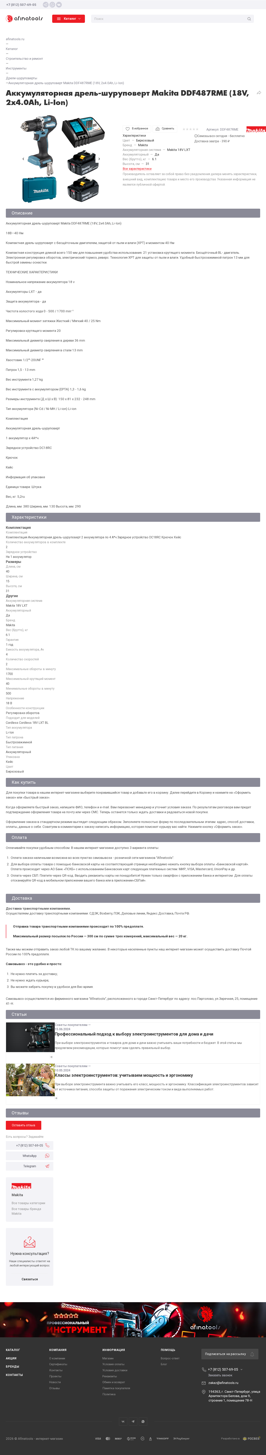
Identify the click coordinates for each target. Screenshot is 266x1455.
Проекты (55, 1376)
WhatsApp (30, 1156)
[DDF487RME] (61, 159)
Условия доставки (114, 1370)
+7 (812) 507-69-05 (21, 5)
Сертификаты (58, 1364)
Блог (164, 1364)
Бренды (12, 1366)
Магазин (108, 1358)
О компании (57, 1358)
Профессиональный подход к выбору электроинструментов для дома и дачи (134, 1034)
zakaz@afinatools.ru (223, 1383)
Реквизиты (109, 1376)
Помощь (168, 1350)
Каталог (13, 1350)
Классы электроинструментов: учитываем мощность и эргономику (124, 1075)
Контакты (14, 1375)
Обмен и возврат (113, 1382)
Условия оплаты (113, 1364)
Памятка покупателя (116, 1388)
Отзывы (54, 1388)
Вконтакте (123, 1421)
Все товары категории (28, 1203)
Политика (108, 1394)
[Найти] (249, 19)
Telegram (29, 1166)
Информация (113, 1350)
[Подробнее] (51, 1057)
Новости (55, 1382)
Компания (57, 1350)
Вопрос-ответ (170, 1358)
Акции (11, 1358)
